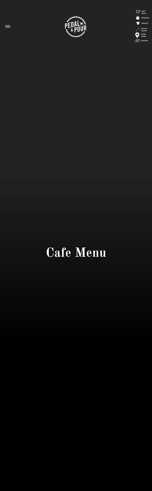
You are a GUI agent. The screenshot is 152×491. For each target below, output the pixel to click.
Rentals (144, 40)
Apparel (145, 23)
